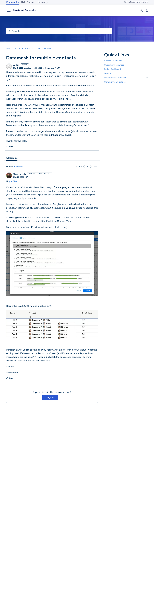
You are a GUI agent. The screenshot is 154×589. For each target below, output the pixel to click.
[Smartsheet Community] (24, 10)
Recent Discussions (113, 60)
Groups (107, 73)
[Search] (141, 10)
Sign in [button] (50, 397)
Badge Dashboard (112, 69)
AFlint (16, 65)
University (42, 2)
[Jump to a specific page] (95, 166)
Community (12, 2)
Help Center (27, 2)
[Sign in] (146, 10)
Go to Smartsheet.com (136, 2)
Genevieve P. (50, 68)
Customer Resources (114, 64)
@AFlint (13, 181)
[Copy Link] (58, 68)
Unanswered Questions (126, 77)
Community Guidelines (115, 81)
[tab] (11, 158)
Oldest (17, 166)
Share (9, 146)
